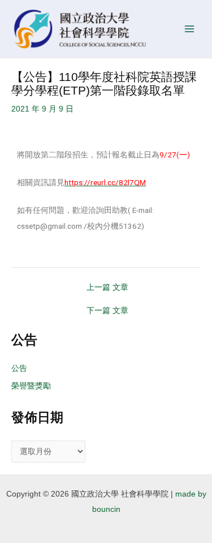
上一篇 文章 (107, 288)
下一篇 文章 (107, 311)
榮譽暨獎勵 (31, 386)
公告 (19, 368)
